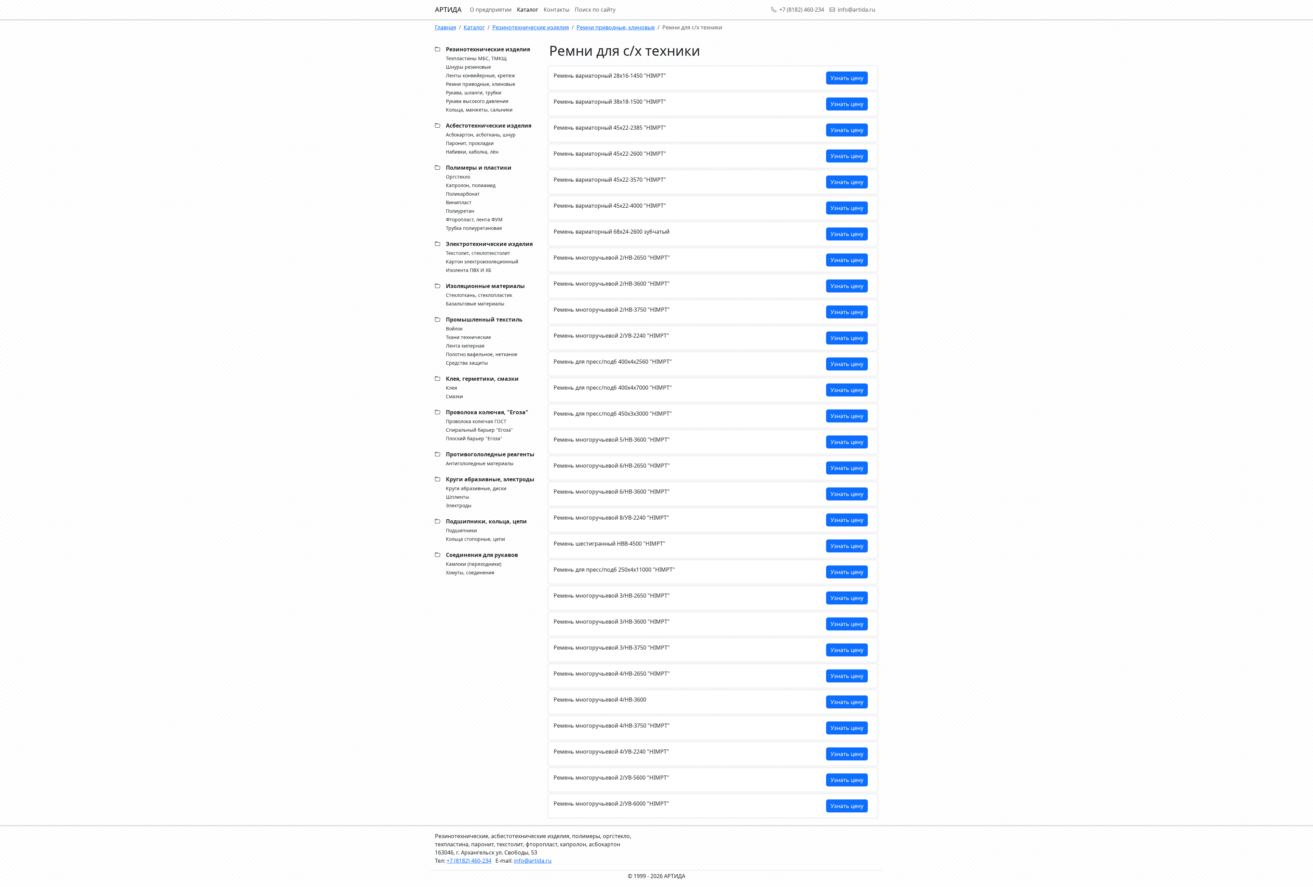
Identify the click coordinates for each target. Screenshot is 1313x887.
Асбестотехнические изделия (488, 125)
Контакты (556, 9)
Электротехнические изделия (489, 244)
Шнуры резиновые (468, 67)
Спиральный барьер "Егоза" (479, 430)
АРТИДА (448, 9)
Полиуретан (460, 211)
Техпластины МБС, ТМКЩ (476, 58)
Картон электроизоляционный (482, 261)
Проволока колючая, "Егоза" (487, 412)
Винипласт (459, 202)
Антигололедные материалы (480, 463)
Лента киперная (465, 345)
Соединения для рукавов (482, 555)
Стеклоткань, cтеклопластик (479, 295)
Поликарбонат (463, 194)
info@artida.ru (856, 9)
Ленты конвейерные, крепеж (480, 75)
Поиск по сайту (595, 9)
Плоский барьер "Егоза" (474, 438)
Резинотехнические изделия (530, 27)
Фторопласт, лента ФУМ (474, 219)
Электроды (459, 505)
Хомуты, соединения (470, 572)
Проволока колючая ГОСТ (476, 421)
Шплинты (457, 497)
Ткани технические (468, 337)
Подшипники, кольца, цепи (486, 521)
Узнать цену (847, 78)
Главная (445, 27)
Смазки (454, 396)
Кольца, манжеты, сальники (479, 109)
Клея (451, 387)
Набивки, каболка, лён (472, 151)
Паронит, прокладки (470, 143)
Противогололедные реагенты (490, 454)
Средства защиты (467, 363)
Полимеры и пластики (479, 167)
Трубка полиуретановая (474, 228)
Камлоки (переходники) (473, 564)
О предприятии (491, 9)
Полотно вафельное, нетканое (481, 354)
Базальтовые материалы (475, 303)
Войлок (454, 328)
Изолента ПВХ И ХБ (468, 270)
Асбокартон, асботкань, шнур (481, 134)
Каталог (527, 9)
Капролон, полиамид (470, 185)
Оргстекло (458, 176)
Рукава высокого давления (477, 101)
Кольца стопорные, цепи (475, 539)
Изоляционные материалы (485, 286)
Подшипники (461, 530)
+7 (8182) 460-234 (801, 9)
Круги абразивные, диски (476, 488)
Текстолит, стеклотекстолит (478, 253)
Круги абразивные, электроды (490, 479)
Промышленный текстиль (484, 319)
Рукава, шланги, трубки (473, 92)
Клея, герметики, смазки (482, 378)
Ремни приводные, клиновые (615, 27)
